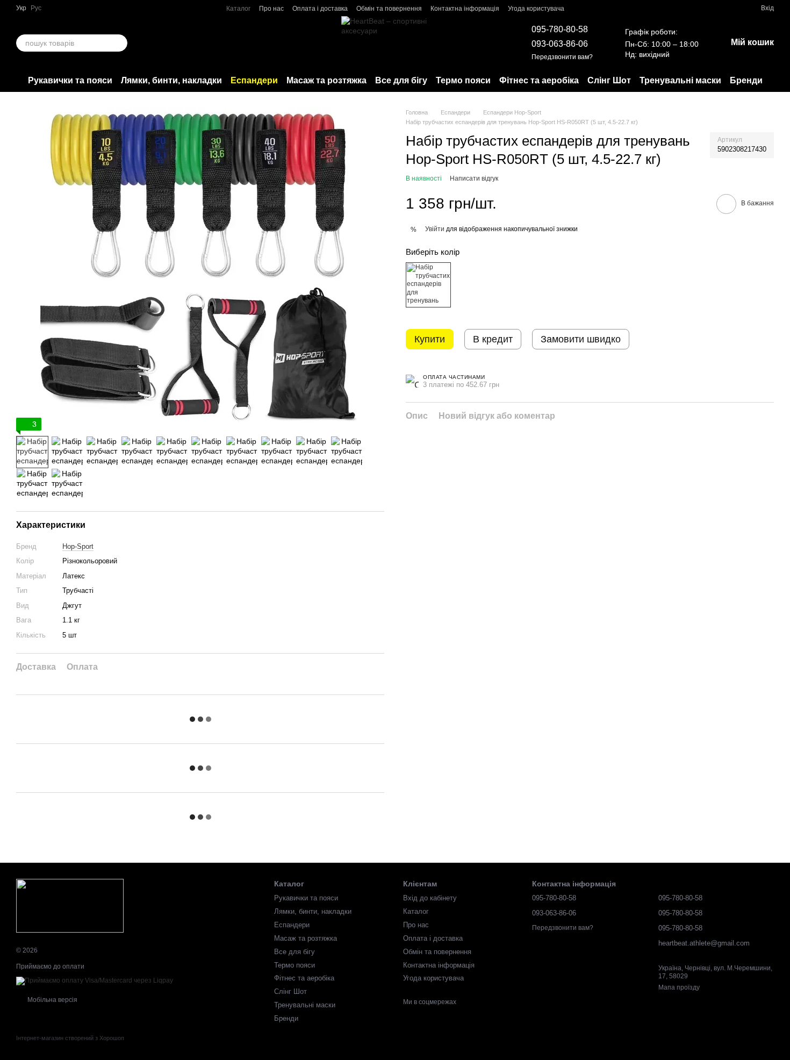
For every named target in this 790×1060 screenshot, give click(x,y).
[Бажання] (733, 8)
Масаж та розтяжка (326, 80)
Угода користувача (536, 8)
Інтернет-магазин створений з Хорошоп (70, 1038)
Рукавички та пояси (70, 80)
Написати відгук (474, 178)
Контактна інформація (464, 8)
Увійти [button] (434, 228)
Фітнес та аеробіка (539, 80)
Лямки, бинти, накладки (171, 80)
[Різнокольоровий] (428, 284)
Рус (36, 8)
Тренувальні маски (680, 80)
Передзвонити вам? (562, 57)
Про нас (271, 8)
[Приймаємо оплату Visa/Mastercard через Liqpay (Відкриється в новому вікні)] (94, 980)
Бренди (746, 80)
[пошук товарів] (118, 43)
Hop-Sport (78, 546)
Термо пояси (463, 80)
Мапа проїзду (679, 987)
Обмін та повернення (389, 8)
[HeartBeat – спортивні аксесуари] (70, 905)
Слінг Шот (609, 80)
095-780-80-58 (560, 29)
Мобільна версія (51, 1000)
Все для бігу (401, 80)
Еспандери (254, 80)
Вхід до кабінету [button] (430, 898)
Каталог (238, 8)
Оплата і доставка (320, 8)
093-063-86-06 (560, 43)
